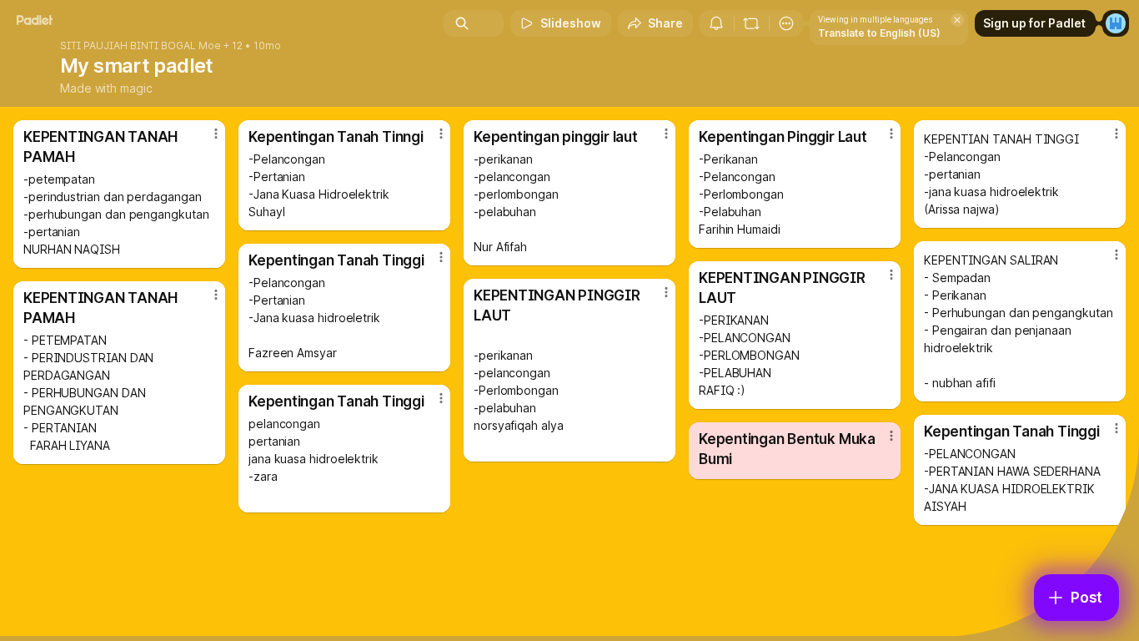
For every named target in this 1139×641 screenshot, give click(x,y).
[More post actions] (216, 133)
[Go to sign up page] (1115, 23)
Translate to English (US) (879, 33)
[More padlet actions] (786, 23)
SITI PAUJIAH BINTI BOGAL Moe (140, 46)
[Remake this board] (751, 23)
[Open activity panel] (716, 23)
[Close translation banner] (957, 20)
